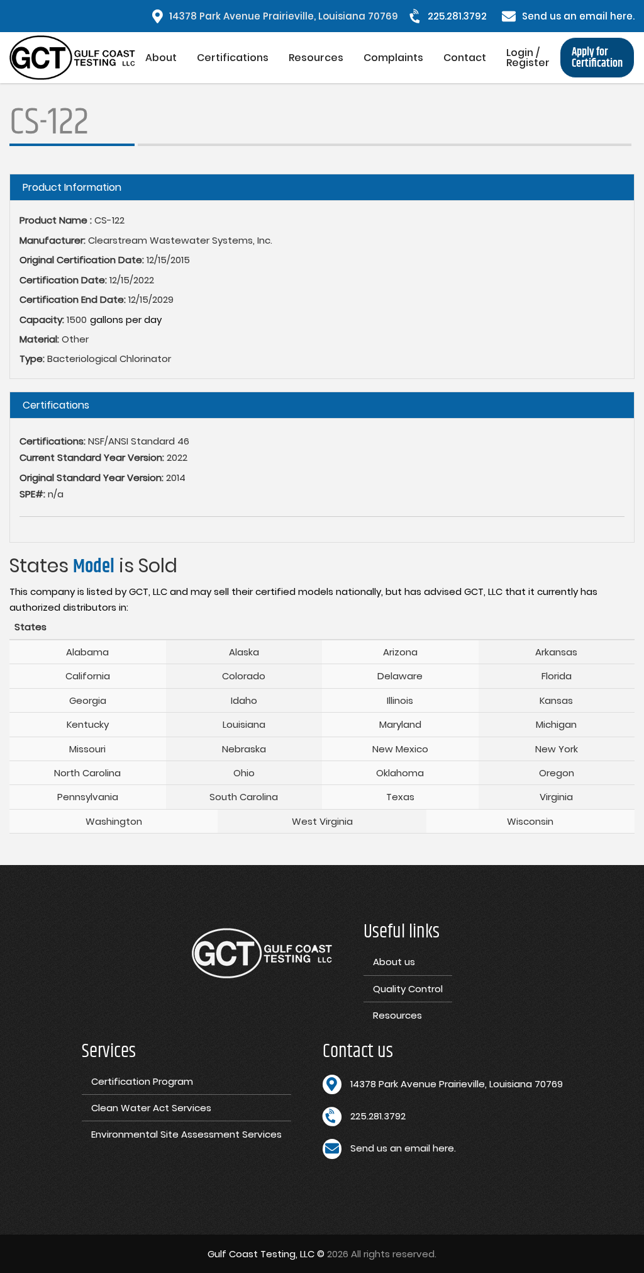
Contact (464, 57)
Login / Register (528, 57)
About (161, 57)
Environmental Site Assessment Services (186, 1134)
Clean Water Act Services (151, 1107)
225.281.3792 (457, 16)
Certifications (233, 57)
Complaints (393, 57)
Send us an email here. (578, 16)
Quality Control (408, 988)
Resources (316, 57)
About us (394, 961)
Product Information (72, 187)
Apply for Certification (597, 57)
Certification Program (142, 1081)
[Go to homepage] (72, 57)
